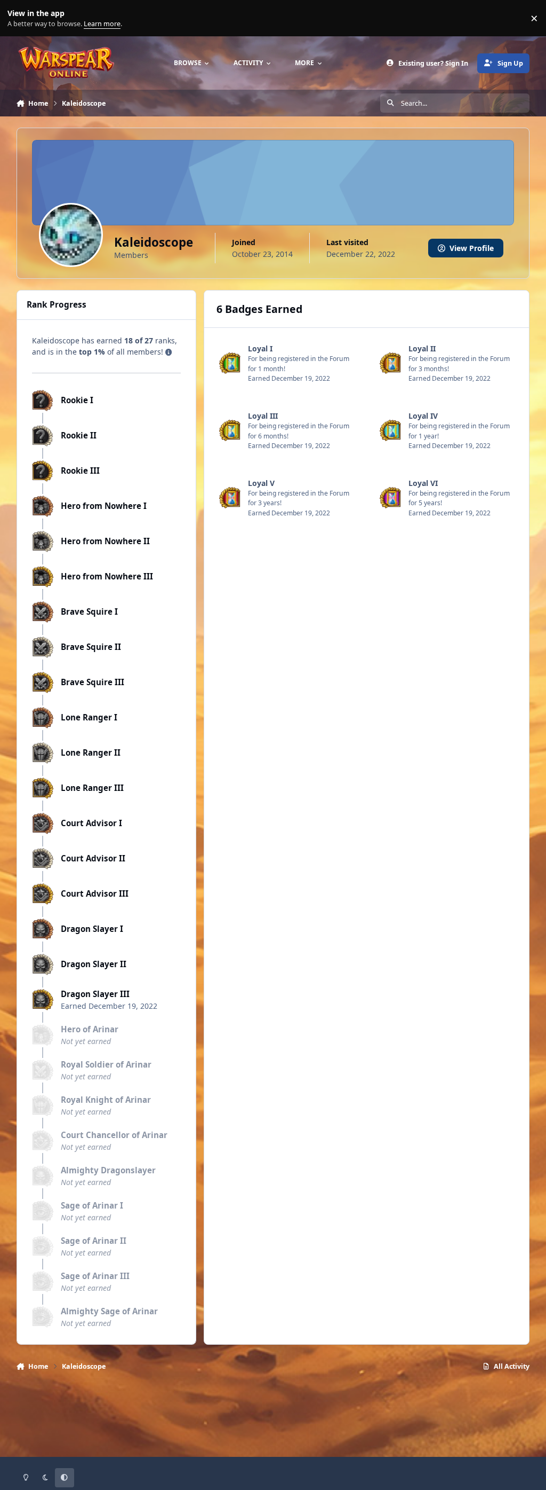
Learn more (20, 18)
